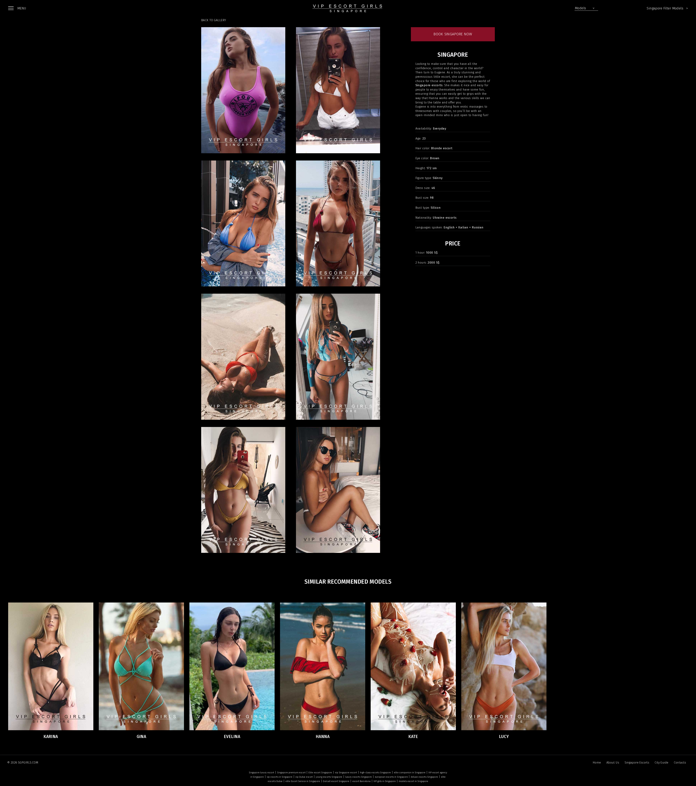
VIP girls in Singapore (385, 781)
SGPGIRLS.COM (28, 762)
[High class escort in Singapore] (348, 8)
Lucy (504, 736)
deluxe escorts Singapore (424, 777)
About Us (612, 762)
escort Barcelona (361, 781)
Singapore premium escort (291, 772)
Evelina (232, 736)
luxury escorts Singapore (358, 777)
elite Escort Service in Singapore (302, 781)
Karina (51, 736)
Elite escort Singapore (320, 772)
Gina (141, 736)
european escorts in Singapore (391, 777)
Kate (413, 736)
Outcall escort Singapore (336, 781)
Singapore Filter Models (667, 8)
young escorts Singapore (329, 777)
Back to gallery (213, 20)
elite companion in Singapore (410, 772)
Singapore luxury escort (261, 772)
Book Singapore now (453, 34)
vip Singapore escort (346, 772)
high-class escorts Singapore (375, 772)
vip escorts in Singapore (280, 777)
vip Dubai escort (304, 777)
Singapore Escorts (637, 762)
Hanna (323, 736)
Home (597, 762)
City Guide (661, 762)
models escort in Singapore (413, 781)
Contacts (680, 762)
